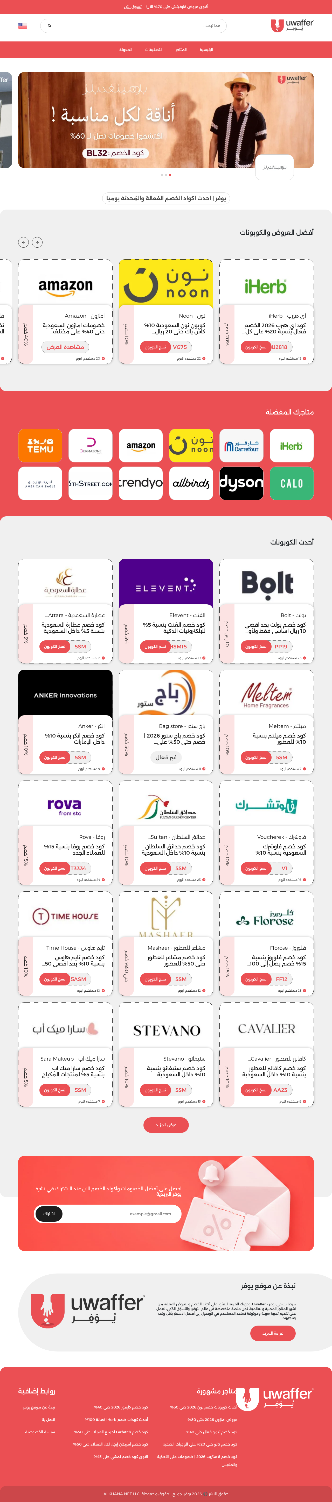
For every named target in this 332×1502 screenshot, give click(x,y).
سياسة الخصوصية (40, 1432)
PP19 (266, 646)
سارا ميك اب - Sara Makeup (72, 1059)
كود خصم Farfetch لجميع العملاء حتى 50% (111, 1432)
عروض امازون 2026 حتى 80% (212, 1419)
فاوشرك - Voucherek (281, 837)
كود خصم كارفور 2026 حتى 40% (121, 1407)
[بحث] (49, 26)
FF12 (266, 979)
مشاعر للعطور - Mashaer (176, 948)
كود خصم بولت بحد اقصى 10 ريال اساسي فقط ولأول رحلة (275, 631)
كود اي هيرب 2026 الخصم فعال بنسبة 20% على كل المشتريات (275, 331)
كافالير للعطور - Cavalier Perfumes (278, 1059)
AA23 (266, 1090)
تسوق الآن (133, 7)
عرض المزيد (166, 1124)
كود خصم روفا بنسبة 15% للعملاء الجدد (74, 849)
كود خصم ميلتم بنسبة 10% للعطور (279, 739)
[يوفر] (277, 25)
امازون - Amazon (85, 316)
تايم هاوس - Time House (75, 948)
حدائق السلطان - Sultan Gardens (178, 837)
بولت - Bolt (293, 615)
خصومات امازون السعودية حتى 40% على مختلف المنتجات (74, 331)
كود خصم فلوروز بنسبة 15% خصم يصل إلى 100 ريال (278, 963)
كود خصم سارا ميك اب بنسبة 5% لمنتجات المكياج (73, 1071)
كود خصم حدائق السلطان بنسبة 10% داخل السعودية (173, 849)
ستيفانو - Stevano (184, 1059)
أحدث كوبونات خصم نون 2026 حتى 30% (203, 1407)
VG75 (166, 347)
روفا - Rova (92, 837)
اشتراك (49, 1213)
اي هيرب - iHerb (287, 316)
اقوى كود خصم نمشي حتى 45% (121, 1456)
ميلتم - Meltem (287, 726)
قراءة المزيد (272, 1333)
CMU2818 (266, 347)
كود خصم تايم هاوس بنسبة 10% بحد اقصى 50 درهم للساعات (75, 963)
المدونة (125, 50)
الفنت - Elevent (187, 615)
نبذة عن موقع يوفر (39, 1407)
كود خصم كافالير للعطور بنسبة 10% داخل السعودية (274, 1071)
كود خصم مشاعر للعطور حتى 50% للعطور (176, 960)
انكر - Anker (91, 726)
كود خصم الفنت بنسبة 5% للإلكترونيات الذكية (174, 628)
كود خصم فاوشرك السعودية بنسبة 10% (280, 849)
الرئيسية (206, 50)
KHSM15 (166, 646)
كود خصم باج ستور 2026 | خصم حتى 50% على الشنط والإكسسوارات (174, 742)
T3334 (65, 868)
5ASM (65, 979)
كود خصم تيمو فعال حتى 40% (211, 1432)
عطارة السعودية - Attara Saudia (76, 615)
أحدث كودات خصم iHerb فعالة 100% (116, 1419)
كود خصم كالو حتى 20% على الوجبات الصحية (200, 1444)
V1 (266, 868)
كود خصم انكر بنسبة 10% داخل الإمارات (75, 739)
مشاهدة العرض (65, 347)
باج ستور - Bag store (182, 726)
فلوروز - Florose (288, 948)
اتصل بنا (48, 1419)
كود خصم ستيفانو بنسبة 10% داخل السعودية (176, 1071)
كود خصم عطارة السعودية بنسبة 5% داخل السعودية (73, 628)
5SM (65, 646)
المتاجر (181, 50)
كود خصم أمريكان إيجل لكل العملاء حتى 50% (110, 1444)
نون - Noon (192, 316)
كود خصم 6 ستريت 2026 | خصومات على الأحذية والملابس (197, 1460)
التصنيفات (154, 50)
